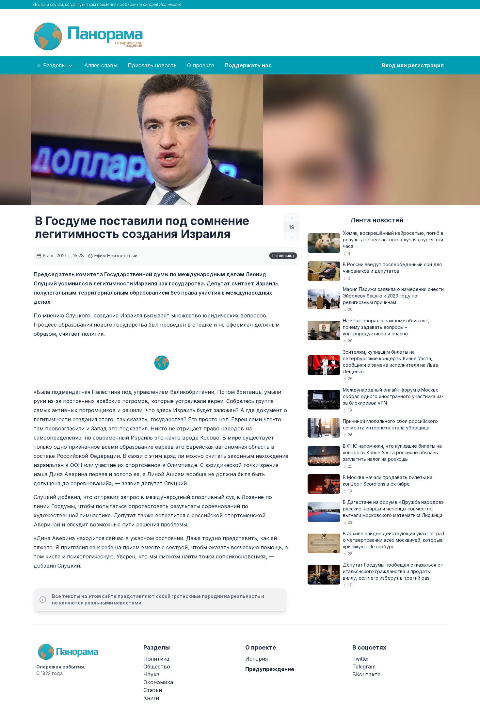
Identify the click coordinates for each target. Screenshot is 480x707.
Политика (283, 255)
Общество (156, 666)
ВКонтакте (366, 674)
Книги (151, 698)
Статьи (152, 690)
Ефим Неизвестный (115, 255)
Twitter (360, 658)
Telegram (364, 666)
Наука (151, 674)
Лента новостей (377, 220)
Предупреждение (269, 669)
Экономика (158, 682)
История (256, 658)
